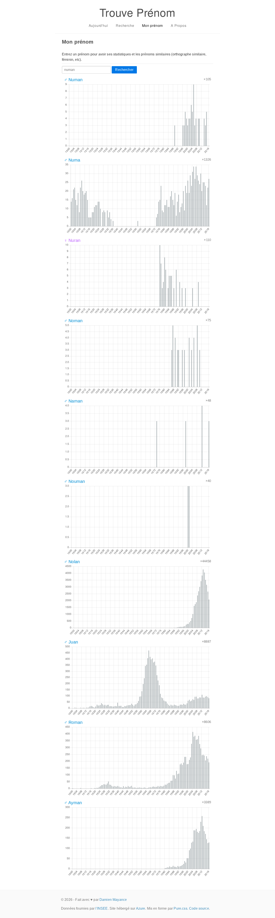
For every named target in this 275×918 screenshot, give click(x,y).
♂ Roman (73, 722)
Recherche (125, 25)
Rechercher (124, 70)
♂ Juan (71, 642)
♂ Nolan (72, 561)
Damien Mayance (113, 899)
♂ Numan (73, 79)
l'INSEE (101, 908)
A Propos (178, 25)
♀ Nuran (72, 240)
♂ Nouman (74, 481)
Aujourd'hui (98, 25)
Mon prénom (152, 25)
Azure (140, 908)
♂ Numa (72, 160)
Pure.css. (181, 908)
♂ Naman (73, 401)
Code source (199, 908)
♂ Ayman (73, 802)
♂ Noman (73, 320)
